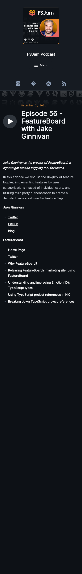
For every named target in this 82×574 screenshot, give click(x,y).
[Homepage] (41, 26)
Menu (44, 65)
